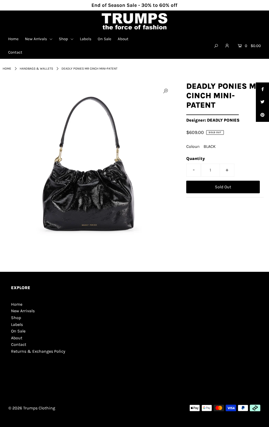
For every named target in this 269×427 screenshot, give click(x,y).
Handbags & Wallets (36, 68)
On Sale (104, 39)
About (123, 39)
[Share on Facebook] (262, 89)
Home (13, 39)
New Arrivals (36, 39)
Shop (64, 39)
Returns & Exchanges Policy (38, 351)
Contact (15, 52)
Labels (85, 39)
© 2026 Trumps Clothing (31, 407)
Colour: (193, 146)
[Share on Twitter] (262, 102)
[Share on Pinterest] (262, 115)
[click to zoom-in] (165, 91)
